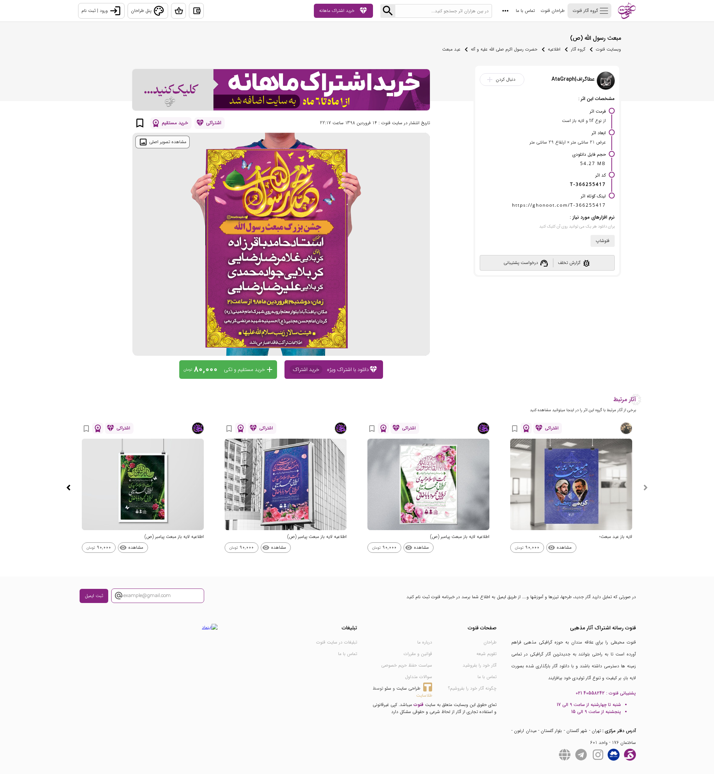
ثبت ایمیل (94, 595)
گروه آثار (578, 49)
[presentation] (645, 487)
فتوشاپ (603, 240)
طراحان (489, 642)
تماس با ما (525, 10)
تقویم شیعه (486, 653)
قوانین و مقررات (417, 653)
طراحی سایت (408, 688)
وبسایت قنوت (608, 49)
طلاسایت (424, 695)
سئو (388, 688)
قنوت (419, 704)
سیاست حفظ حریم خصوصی (406, 665)
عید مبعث (451, 49)
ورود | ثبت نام (101, 11)
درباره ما (424, 642)
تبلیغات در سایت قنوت (336, 642)
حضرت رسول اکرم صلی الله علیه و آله (504, 49)
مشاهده (560, 547)
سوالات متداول (418, 676)
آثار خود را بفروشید (479, 665)
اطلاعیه (554, 49)
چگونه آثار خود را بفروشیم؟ (472, 688)
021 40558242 (590, 693)
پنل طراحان (148, 11)
